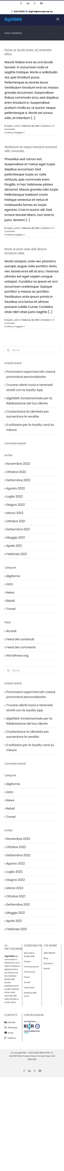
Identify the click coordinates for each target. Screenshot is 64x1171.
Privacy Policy (29, 1056)
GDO (9, 584)
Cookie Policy (43, 1056)
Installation (46, 125)
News (10, 592)
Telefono (11, 1038)
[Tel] (5, 1038)
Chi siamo (48, 963)
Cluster (27, 961)
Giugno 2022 (15, 505)
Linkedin (11, 1022)
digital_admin (13, 125)
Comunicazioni (31, 966)
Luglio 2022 (14, 496)
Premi (27, 977)
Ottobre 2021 (15, 521)
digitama (13, 576)
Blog (46, 958)
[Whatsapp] (5, 1027)
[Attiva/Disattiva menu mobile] (58, 19)
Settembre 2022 (18, 480)
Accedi (11, 631)
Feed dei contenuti (20, 639)
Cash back (29, 987)
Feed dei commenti (21, 647)
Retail (10, 601)
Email (10, 1032)
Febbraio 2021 (16, 554)
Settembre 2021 (18, 529)
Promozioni (29, 971)
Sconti (27, 982)
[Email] (6, 1032)
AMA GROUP (49, 953)
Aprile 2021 (14, 546)
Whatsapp (12, 1027)
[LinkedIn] (5, 1022)
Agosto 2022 (15, 488)
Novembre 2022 (18, 464)
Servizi (47, 968)
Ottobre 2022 (16, 472)
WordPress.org (17, 655)
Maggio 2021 (15, 537)
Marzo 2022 (14, 513)
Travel (10, 609)
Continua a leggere (13, 132)
